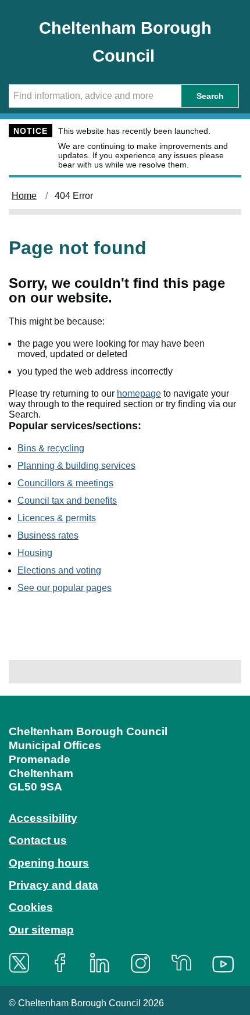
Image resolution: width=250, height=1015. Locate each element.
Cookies (31, 907)
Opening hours (49, 863)
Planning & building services (76, 466)
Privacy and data (53, 885)
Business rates (47, 535)
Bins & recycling (50, 448)
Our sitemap (41, 930)
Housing (34, 553)
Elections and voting (59, 570)
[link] (125, 839)
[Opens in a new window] (23, 963)
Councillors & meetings (65, 483)
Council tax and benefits (67, 500)
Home (24, 196)
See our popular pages (64, 588)
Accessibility (43, 818)
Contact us (38, 840)
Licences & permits (56, 518)
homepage (139, 393)
